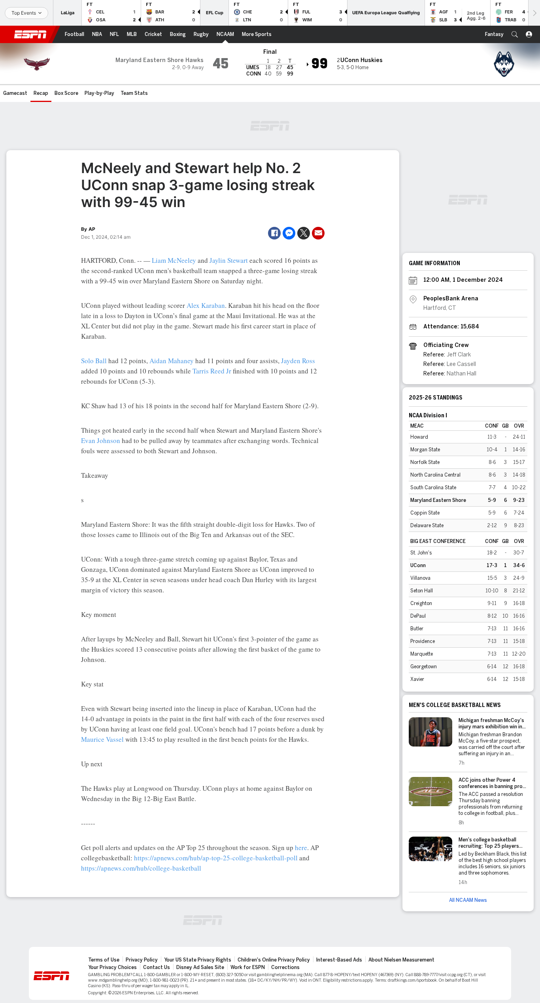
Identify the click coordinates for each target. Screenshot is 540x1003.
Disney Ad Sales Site (200, 967)
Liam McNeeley (174, 260)
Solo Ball (94, 360)
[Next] (534, 13)
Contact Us (156, 967)
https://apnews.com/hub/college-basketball (141, 868)
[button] (515, 34)
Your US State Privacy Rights (197, 960)
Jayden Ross (298, 360)
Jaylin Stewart (229, 260)
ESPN (30, 34)
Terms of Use (103, 960)
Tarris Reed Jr (212, 370)
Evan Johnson (100, 440)
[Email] (318, 233)
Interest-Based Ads (339, 960)
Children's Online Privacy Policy (274, 960)
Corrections (285, 967)
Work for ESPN (247, 967)
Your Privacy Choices (112, 967)
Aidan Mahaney (171, 360)
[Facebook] (274, 233)
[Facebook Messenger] (289, 233)
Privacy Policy (142, 960)
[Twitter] (303, 233)
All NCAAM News (468, 900)
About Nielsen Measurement (401, 960)
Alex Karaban (206, 305)
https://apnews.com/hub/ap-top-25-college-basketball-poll (216, 857)
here (301, 847)
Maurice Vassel (102, 739)
